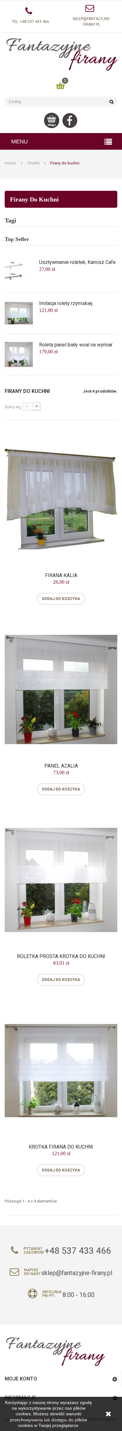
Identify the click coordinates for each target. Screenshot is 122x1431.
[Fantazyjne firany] (61, 54)
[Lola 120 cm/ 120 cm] (19, 354)
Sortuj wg (13, 407)
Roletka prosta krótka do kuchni (61, 956)
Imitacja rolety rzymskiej (65, 303)
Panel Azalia (61, 766)
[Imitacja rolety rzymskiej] (19, 313)
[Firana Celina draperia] (19, 272)
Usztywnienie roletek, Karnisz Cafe (77, 262)
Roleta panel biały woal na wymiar (76, 345)
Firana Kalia (61, 575)
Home (10, 163)
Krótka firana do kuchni (61, 1147)
